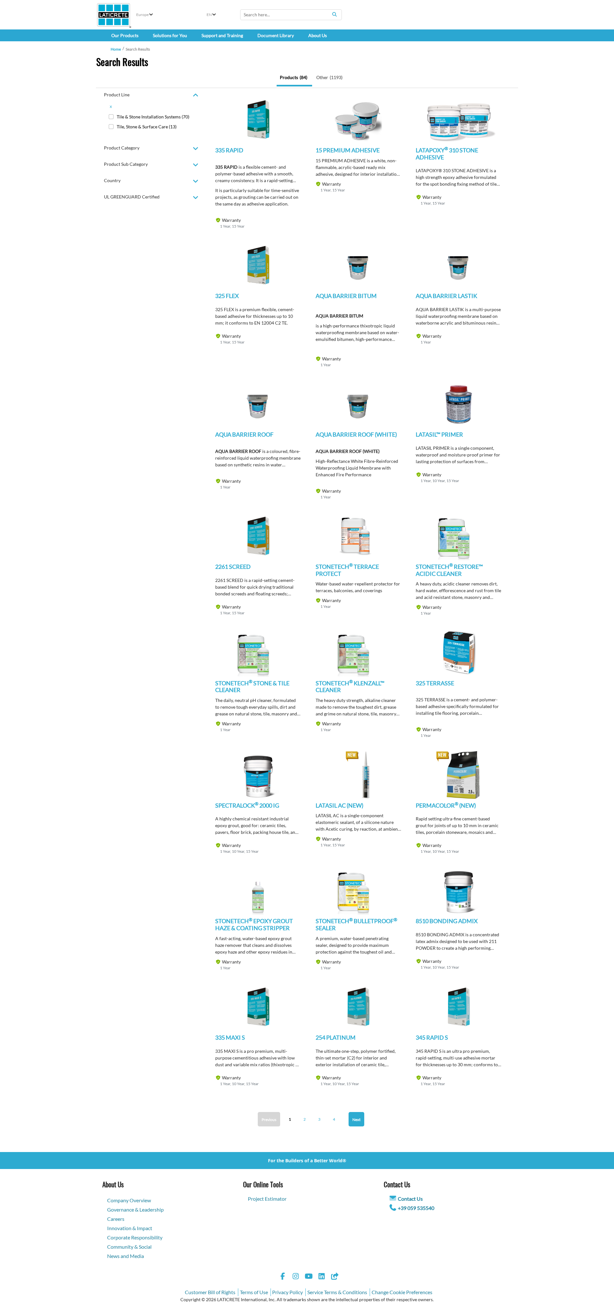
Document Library (275, 35)
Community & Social (129, 1247)
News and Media (125, 1256)
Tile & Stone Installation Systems (153, 116)
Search (334, 14)
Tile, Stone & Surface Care (147, 126)
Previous (269, 1119)
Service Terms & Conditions (337, 1292)
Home (116, 49)
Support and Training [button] (222, 35)
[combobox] (291, 14)
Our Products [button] (124, 35)
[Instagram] (295, 1277)
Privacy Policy (287, 1292)
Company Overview (129, 1200)
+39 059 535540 (416, 1208)
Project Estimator (267, 1199)
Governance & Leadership (135, 1209)
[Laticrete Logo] (113, 15)
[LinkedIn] (321, 1277)
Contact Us (410, 1199)
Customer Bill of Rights (210, 1292)
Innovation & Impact (129, 1228)
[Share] (334, 1277)
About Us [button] (317, 35)
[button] (258, 125)
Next (356, 1119)
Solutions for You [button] (170, 35)
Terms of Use (254, 1292)
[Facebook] (282, 1277)
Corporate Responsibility (134, 1237)
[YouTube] (308, 1277)
